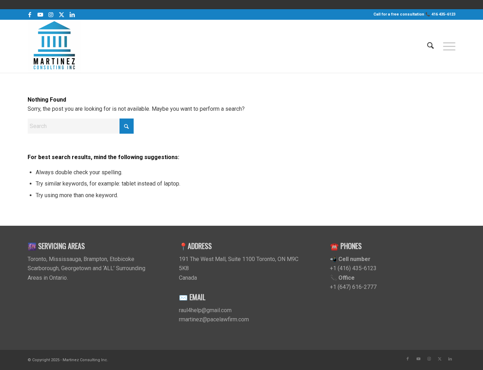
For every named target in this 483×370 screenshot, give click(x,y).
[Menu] (446, 46)
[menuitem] (430, 46)
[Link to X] (61, 14)
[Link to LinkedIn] (72, 14)
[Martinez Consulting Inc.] (54, 46)
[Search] (430, 46)
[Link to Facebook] (29, 14)
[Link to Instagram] (51, 14)
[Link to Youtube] (40, 14)
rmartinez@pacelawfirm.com (214, 319)
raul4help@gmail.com (205, 310)
